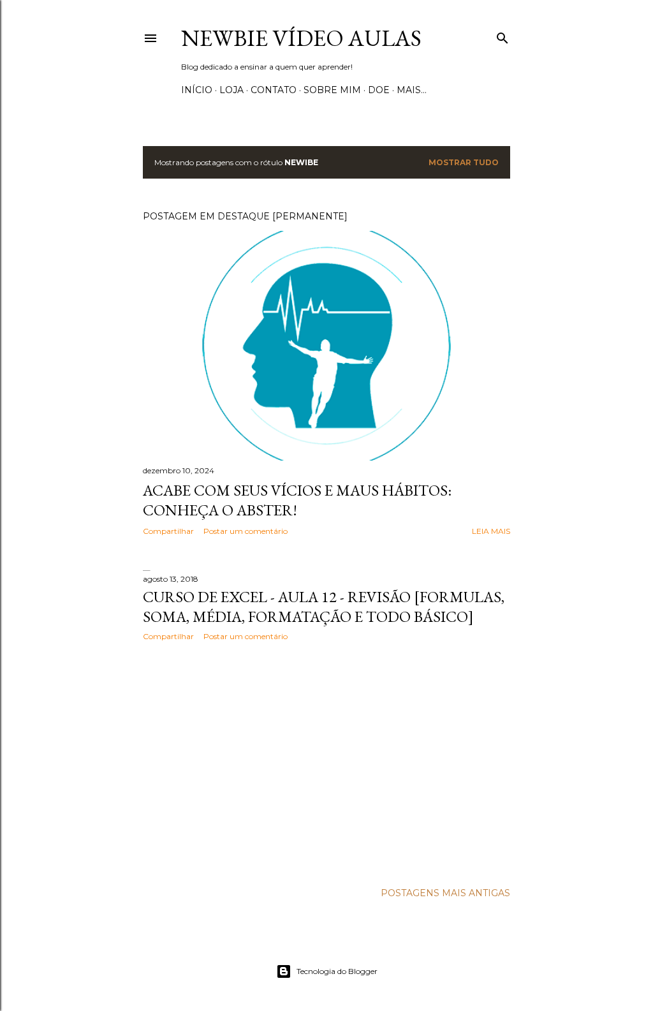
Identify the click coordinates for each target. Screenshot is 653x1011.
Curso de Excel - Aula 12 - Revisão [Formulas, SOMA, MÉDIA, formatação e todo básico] (323, 606)
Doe (379, 90)
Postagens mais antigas (445, 893)
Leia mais (491, 531)
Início (196, 90)
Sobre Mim (332, 90)
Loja (231, 90)
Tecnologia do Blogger (337, 971)
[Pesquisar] (502, 35)
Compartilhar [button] (168, 531)
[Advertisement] (326, 762)
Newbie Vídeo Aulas (301, 38)
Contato (274, 90)
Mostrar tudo (464, 162)
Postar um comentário (245, 531)
